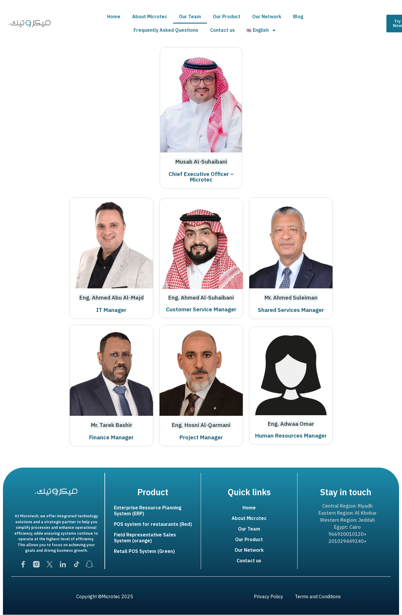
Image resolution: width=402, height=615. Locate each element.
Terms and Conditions (318, 596)
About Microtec (149, 16)
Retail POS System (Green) (144, 551)
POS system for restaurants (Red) (153, 524)
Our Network (266, 16)
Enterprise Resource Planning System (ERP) (147, 510)
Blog (298, 16)
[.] (201, 455)
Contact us (222, 30)
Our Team (190, 16)
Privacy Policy (268, 596)
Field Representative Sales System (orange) (145, 537)
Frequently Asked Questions (166, 30)
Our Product (226, 16)
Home (113, 16)
